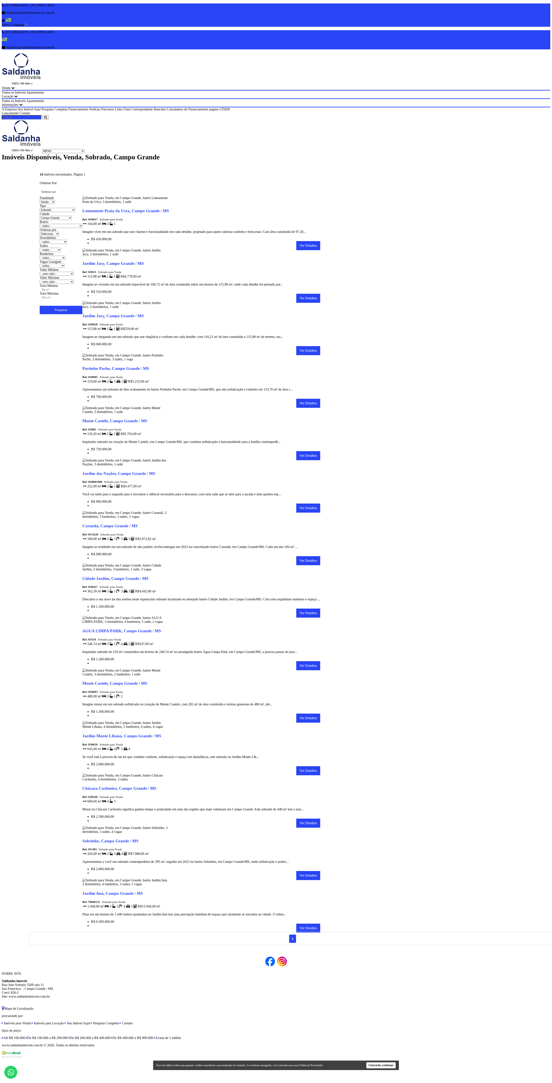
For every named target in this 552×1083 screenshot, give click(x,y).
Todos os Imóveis (14, 92)
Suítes (44, 246)
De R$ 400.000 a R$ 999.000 (133, 1038)
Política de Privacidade (311, 1065)
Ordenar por (48, 230)
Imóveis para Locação (48, 1023)
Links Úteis (122, 109)
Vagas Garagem (50, 262)
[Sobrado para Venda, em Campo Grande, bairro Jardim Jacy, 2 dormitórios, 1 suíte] (125, 255)
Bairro (44, 222)
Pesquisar (61, 310)
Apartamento (35, 92)
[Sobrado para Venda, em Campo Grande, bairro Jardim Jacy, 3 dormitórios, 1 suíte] (125, 307)
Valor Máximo (49, 277)
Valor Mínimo (49, 270)
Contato (24, 113)
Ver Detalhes (308, 245)
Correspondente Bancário (148, 109)
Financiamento (78, 109)
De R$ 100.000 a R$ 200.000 (47, 1038)
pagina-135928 (219, 109)
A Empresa (9, 109)
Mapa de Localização (18, 1008)
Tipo (43, 206)
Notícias (94, 109)
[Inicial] (21, 84)
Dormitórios (48, 238)
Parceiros (107, 109)
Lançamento (10, 113)
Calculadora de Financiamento (187, 109)
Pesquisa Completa (54, 109)
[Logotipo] (21, 151)
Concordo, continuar (381, 1065)
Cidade (44, 214)
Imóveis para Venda (17, 1023)
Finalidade (47, 198)
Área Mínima (49, 285)
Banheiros (46, 254)
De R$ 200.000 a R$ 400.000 (90, 1038)
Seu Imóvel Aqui (29, 109)
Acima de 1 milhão (168, 1038)
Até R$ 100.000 (14, 1038)
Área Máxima (49, 293)
